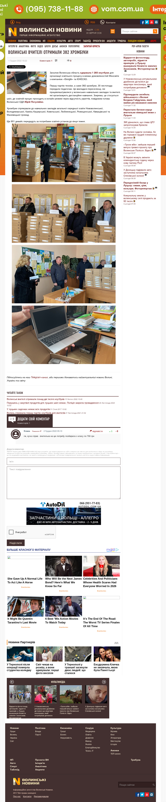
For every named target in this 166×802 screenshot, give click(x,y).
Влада (38, 731)
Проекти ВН (99, 41)
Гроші (63, 731)
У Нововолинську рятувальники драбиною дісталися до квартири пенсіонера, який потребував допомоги (140, 83)
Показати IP (37, 431)
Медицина (90, 731)
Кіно (112, 734)
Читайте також (15, 393)
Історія (114, 744)
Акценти (111, 41)
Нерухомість (66, 737)
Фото (33, 46)
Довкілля (89, 737)
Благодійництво (92, 747)
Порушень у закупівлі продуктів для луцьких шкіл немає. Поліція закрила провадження (53, 402)
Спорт (78, 41)
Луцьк (12, 731)
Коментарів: (46, 60)
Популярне (74, 46)
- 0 (117, 431)
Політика (23, 41)
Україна (13, 737)
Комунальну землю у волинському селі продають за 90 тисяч (140, 198)
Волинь (13, 734)
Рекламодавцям (41, 796)
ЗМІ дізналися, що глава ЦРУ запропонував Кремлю (139, 123)
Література (116, 737)
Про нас (17, 796)
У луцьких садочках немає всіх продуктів (28, 409)
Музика (114, 731)
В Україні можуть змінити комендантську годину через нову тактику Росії (139, 160)
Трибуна (122, 41)
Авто (70, 41)
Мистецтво (116, 741)
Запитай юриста (91, 46)
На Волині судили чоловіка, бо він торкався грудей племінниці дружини (140, 134)
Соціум (89, 727)
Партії (38, 734)
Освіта (88, 734)
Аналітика (24, 46)
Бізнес (63, 734)
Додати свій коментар (33, 419)
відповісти (98, 431)
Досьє (55, 46)
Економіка (35, 41)
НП (44, 41)
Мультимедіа (58, 682)
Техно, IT (89, 750)
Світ (12, 741)
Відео (40, 46)
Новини (140, 51)
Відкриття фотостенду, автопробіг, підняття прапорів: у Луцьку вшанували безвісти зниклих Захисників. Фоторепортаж (18, 712)
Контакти (27, 796)
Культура (61, 41)
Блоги (48, 46)
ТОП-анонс (116, 753)
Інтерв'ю (12, 46)
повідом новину (136, 41)
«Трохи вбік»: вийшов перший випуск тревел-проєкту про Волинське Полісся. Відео (139, 147)
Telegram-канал (39, 377)
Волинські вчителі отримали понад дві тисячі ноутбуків (35, 399)
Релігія (88, 744)
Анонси (63, 46)
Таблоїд (87, 41)
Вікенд (88, 741)
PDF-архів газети (140, 46)
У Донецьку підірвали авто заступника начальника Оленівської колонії (137, 172)
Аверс (153, 41)
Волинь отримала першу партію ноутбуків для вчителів (36, 412)
